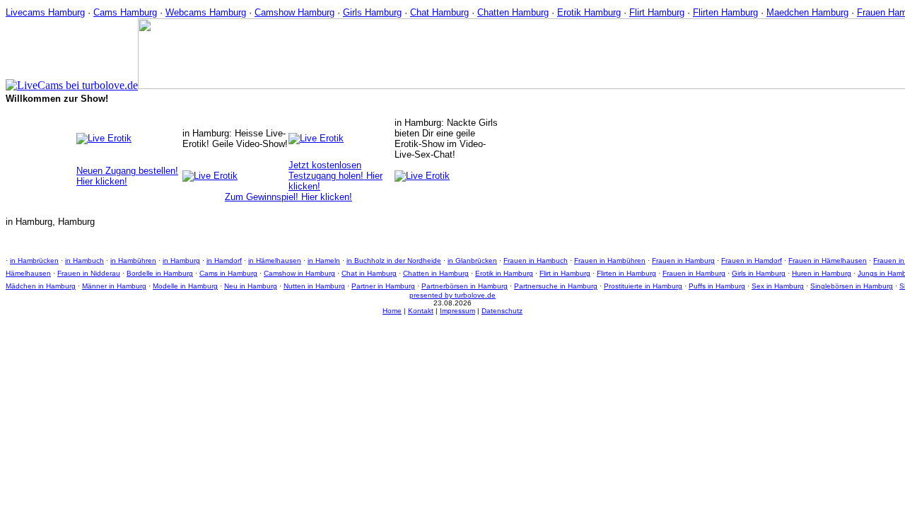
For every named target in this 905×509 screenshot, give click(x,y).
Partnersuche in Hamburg (555, 286)
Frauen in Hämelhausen (827, 260)
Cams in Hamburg (228, 273)
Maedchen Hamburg (807, 12)
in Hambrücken (34, 260)
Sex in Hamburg (778, 286)
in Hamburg (181, 260)
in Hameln (324, 260)
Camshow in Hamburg (299, 273)
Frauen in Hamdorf (751, 260)
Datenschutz (501, 311)
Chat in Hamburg (369, 273)
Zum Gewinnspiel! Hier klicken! (288, 197)
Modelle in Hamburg (185, 286)
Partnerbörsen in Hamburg (464, 286)
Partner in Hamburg (383, 286)
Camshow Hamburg (294, 12)
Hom (390, 311)
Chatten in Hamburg (436, 273)
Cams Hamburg (125, 12)
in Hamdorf (224, 260)
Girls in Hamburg (759, 273)
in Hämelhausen (274, 260)
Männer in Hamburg (114, 286)
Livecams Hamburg (45, 12)
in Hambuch (84, 260)
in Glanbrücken (472, 260)
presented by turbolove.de (452, 295)
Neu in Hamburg (250, 286)
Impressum (457, 311)
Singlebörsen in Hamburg (851, 286)
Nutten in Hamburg (314, 286)
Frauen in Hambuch (535, 260)
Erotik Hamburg (589, 12)
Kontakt (420, 311)
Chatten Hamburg (513, 12)
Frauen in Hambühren (610, 260)
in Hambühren (133, 260)
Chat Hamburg (439, 12)
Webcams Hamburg (205, 12)
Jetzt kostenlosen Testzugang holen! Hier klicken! (335, 176)
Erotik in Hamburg (504, 273)
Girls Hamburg (372, 12)
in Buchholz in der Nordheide (393, 260)
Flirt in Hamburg (564, 273)
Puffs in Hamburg (717, 286)
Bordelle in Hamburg (160, 273)
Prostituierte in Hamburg (643, 286)
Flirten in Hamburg (626, 273)
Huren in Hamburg (821, 273)
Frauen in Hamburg (683, 260)
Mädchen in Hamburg (41, 286)
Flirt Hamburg (656, 12)
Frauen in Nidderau (88, 273)
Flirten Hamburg (725, 12)
